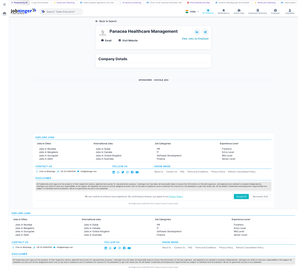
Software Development (169, 155)
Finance (161, 158)
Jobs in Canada (104, 152)
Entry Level (228, 152)
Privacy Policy (218, 171)
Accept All (241, 196)
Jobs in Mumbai (47, 148)
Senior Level (228, 158)
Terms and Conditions (197, 171)
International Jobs (103, 143)
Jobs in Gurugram (48, 155)
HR (158, 148)
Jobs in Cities (44, 143)
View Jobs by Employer (195, 38)
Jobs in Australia (104, 158)
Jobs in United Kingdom (108, 155)
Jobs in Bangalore (48, 152)
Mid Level (227, 155)
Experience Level (229, 143)
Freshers (227, 148)
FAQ (182, 171)
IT (158, 152)
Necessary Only (260, 196)
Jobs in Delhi (46, 158)
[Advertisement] (136, 107)
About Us (158, 171)
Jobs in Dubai (103, 148)
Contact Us (171, 171)
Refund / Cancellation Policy (242, 171)
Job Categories (163, 143)
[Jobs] (3, 14)
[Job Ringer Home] (23, 11)
